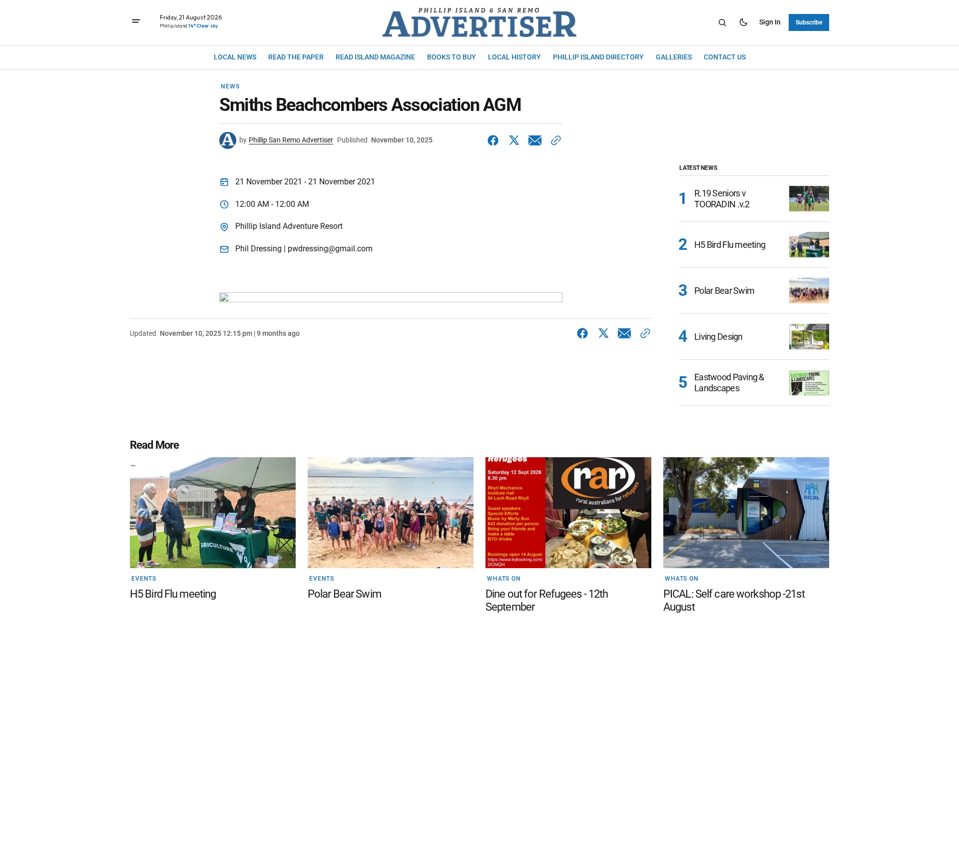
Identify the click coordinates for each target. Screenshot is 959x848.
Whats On (504, 578)
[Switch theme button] (743, 22)
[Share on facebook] (494, 140)
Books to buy (451, 57)
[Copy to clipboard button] (553, 140)
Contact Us (725, 57)
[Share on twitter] (513, 140)
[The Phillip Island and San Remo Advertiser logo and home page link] (479, 22)
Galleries (674, 57)
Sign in (770, 22)
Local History (514, 57)
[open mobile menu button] (136, 22)
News (230, 86)
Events (143, 578)
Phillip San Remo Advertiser (291, 140)
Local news (235, 57)
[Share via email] (534, 140)
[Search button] (722, 22)
